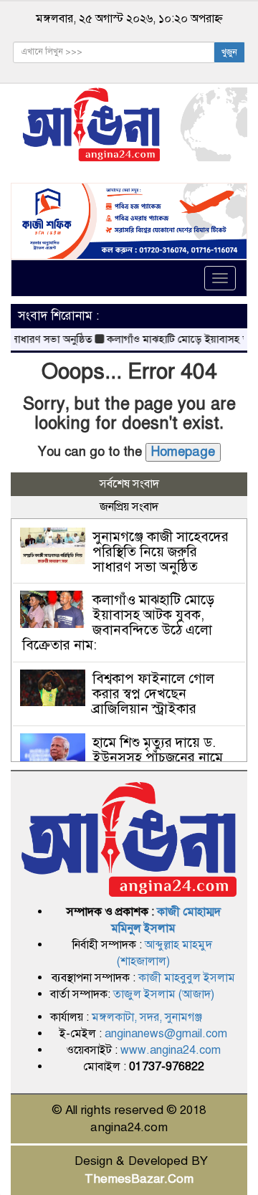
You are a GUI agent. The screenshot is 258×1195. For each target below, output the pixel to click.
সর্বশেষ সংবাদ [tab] (129, 484)
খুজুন (229, 52)
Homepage (183, 452)
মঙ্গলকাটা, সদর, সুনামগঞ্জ (147, 1017)
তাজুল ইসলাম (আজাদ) (163, 994)
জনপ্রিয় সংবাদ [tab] (129, 507)
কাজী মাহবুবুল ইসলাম (186, 978)
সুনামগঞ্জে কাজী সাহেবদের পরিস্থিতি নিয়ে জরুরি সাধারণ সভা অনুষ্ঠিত (160, 551)
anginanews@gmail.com (166, 1034)
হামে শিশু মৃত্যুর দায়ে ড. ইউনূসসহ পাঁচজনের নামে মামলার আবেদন (157, 757)
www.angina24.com (170, 1050)
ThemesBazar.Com (139, 1178)
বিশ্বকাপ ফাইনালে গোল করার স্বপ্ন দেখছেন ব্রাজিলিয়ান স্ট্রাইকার (153, 693)
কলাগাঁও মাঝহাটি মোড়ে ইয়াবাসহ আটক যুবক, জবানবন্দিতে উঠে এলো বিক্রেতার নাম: (118, 622)
